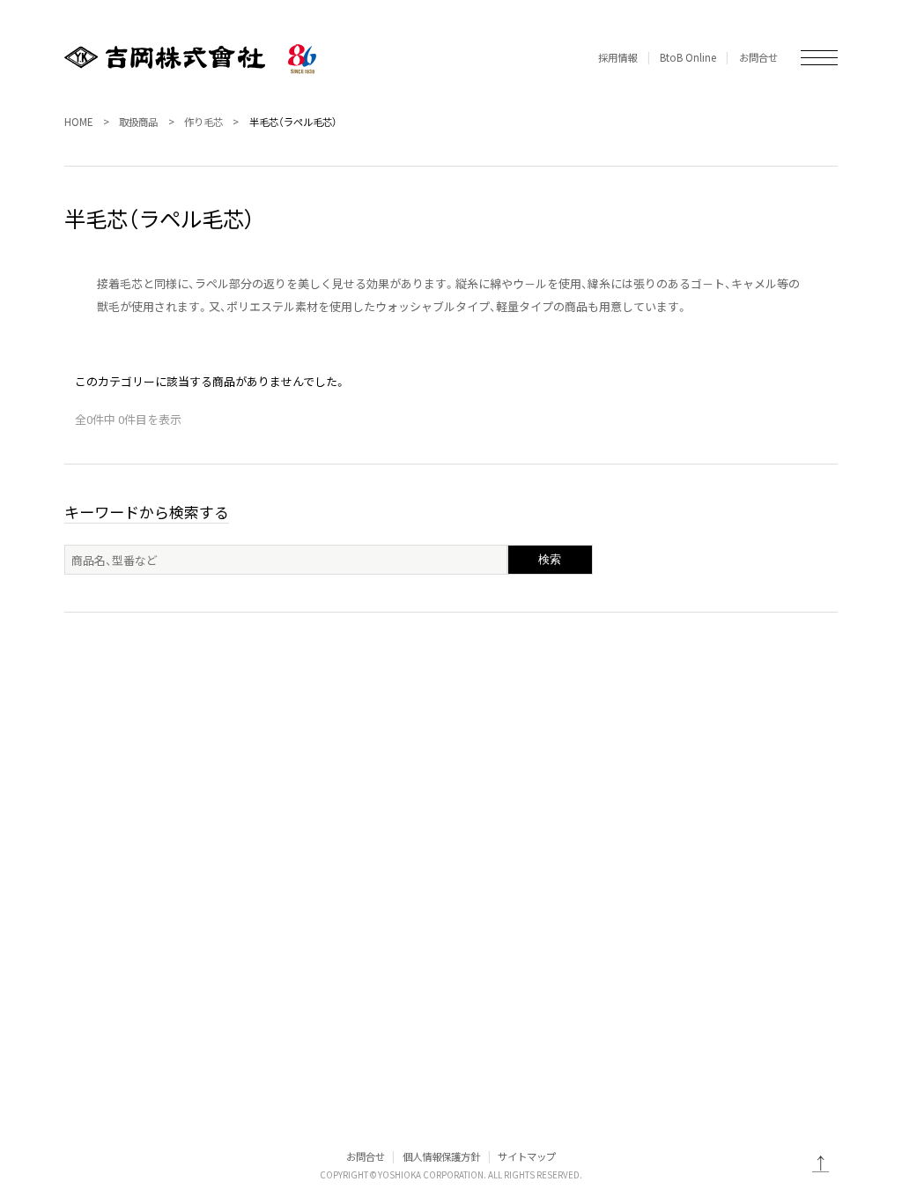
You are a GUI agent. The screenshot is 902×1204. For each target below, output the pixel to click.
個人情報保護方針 (441, 1156)
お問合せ (758, 57)
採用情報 (617, 57)
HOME (78, 122)
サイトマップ (527, 1156)
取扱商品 (138, 122)
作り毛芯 (203, 122)
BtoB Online (688, 57)
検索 (549, 559)
